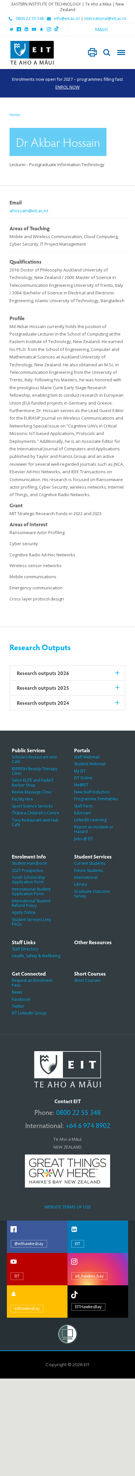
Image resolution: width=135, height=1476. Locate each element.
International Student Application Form (31, 891)
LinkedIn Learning (90, 820)
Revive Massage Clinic (32, 792)
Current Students (89, 863)
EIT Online (83, 778)
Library (80, 884)
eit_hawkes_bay (89, 1276)
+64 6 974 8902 (88, 1125)
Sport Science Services (32, 806)
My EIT (80, 771)
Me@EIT (81, 785)
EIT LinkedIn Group (29, 1013)
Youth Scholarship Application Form (28, 880)
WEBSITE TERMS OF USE (67, 1207)
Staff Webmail (87, 757)
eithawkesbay (27, 1308)
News (17, 992)
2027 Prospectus (27, 870)
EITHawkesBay (88, 1307)
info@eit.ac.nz (67, 18)
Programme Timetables (96, 799)
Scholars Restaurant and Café (34, 759)
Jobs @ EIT (83, 839)
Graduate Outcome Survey (92, 894)
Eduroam (82, 813)
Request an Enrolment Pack (32, 983)
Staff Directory (25, 949)
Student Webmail (90, 764)
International (86, 877)
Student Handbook (29, 863)
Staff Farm (83, 806)
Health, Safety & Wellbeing (36, 956)
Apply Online (24, 912)
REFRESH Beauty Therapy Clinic (34, 771)
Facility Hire (22, 799)
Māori (101, 29)
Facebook (21, 999)
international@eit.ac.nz (105, 18)
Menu (121, 52)
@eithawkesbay (28, 1243)
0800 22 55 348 (30, 18)
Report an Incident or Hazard (93, 829)
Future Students (88, 870)
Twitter (18, 1006)
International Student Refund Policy (31, 903)
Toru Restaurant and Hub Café (35, 822)
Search (107, 52)
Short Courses (87, 980)
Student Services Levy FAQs (31, 922)
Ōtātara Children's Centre (35, 813)
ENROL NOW (67, 87)
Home (15, 114)
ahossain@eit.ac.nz (29, 211)
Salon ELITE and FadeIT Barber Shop (33, 782)
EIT (77, 1243)
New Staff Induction (92, 792)
